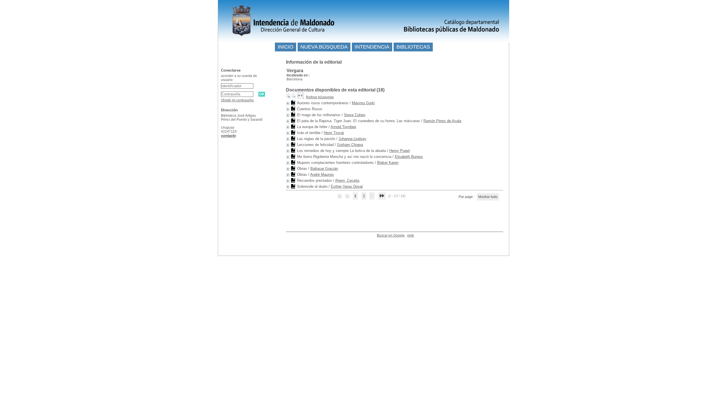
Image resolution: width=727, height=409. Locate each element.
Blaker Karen (387, 162)
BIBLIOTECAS (413, 47)
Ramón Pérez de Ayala (442, 121)
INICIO (285, 47)
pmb (410, 235)
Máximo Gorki (363, 103)
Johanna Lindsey (352, 139)
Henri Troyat (334, 133)
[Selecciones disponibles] (301, 97)
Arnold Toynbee (343, 127)
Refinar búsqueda (320, 97)
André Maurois (322, 174)
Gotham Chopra (350, 145)
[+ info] (288, 103)
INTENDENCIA (372, 47)
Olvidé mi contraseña (237, 100)
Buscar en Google (391, 235)
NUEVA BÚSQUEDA (324, 47)
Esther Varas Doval (347, 186)
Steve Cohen (354, 115)
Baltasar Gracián (324, 168)
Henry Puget (399, 151)
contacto (228, 135)
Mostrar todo (488, 197)
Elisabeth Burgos (409, 157)
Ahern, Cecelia (347, 180)
